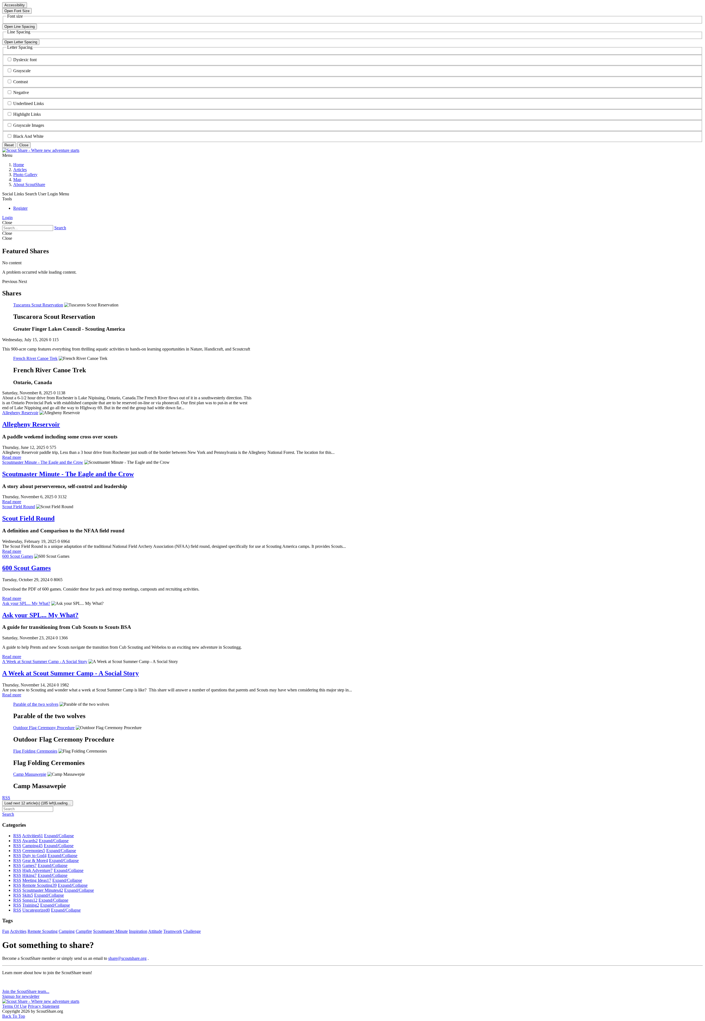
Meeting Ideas (36, 880)
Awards (30, 840)
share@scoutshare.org (127, 958)
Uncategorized (36, 910)
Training (30, 905)
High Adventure (37, 870)
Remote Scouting (39, 885)
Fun (5, 931)
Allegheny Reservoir (20, 412)
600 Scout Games (17, 556)
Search (60, 227)
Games (29, 865)
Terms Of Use (14, 1006)
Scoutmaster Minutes (42, 890)
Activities (32, 835)
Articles (20, 169)
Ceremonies (33, 850)
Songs (29, 900)
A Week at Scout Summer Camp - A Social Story (44, 661)
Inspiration (138, 931)
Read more (11, 457)
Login (7, 217)
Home (18, 164)
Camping (32, 845)
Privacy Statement (43, 1006)
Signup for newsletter (20, 996)
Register (20, 208)
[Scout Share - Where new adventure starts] (40, 150)
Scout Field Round (18, 506)
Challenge (192, 931)
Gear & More (35, 860)
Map (17, 179)
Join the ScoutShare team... (25, 991)
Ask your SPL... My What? (26, 603)
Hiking (29, 875)
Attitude (155, 931)
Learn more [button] (12, 982)
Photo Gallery (25, 174)
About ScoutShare (29, 184)
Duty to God (34, 855)
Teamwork (172, 931)
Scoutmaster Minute (110, 931)
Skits (27, 895)
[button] (25, 59)
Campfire (84, 931)
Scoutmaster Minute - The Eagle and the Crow (42, 462)
